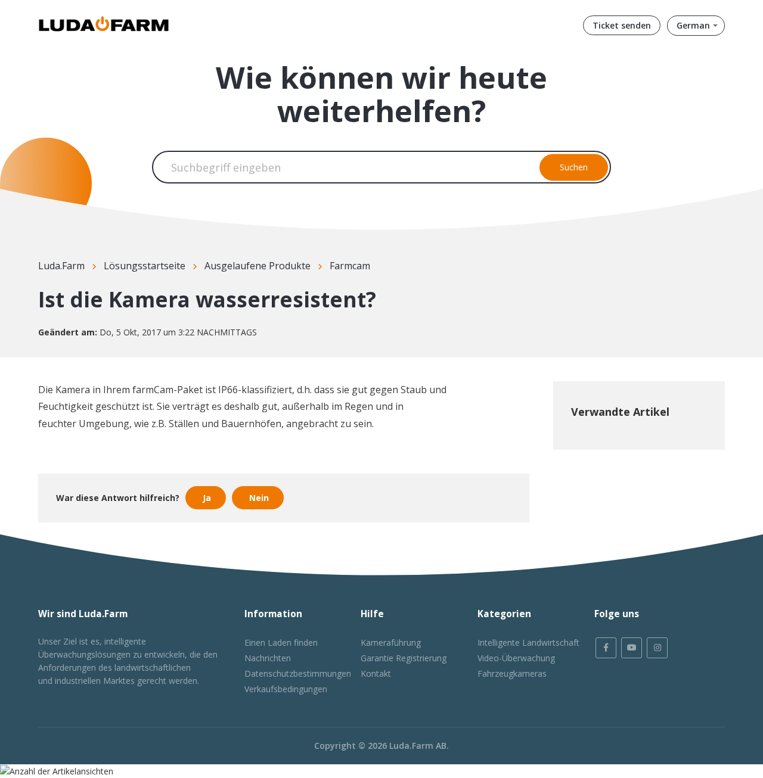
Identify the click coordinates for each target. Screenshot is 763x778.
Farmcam (350, 265)
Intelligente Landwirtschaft (528, 642)
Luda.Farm (61, 265)
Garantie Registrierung (403, 658)
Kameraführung (391, 642)
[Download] (359, 234)
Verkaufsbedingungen (285, 689)
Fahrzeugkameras (512, 673)
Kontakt (376, 673)
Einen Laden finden (281, 642)
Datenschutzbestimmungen (297, 673)
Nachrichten (267, 658)
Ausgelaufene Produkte (257, 265)
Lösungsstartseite (144, 265)
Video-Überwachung (516, 658)
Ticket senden (622, 25)
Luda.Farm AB (417, 745)
